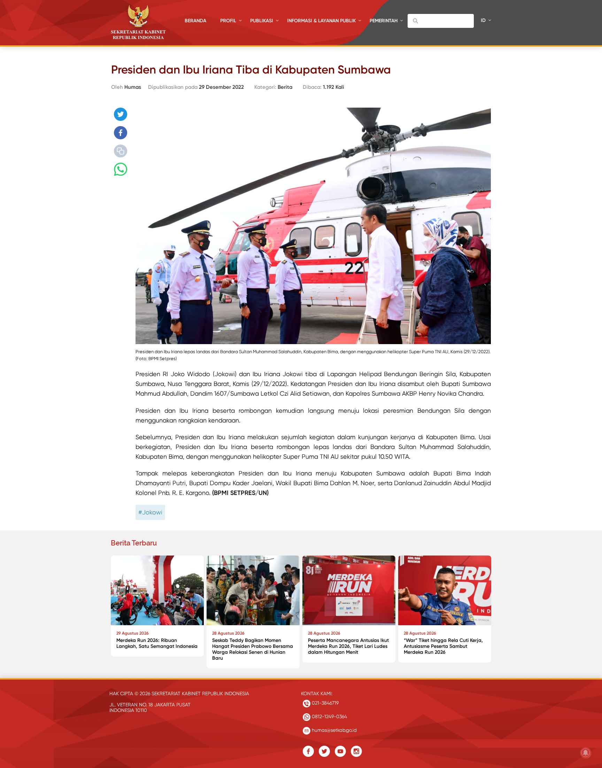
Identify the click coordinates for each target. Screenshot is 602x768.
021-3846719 (324, 703)
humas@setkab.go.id (333, 730)
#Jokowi (150, 512)
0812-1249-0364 (328, 716)
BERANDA (195, 21)
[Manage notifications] (585, 752)
